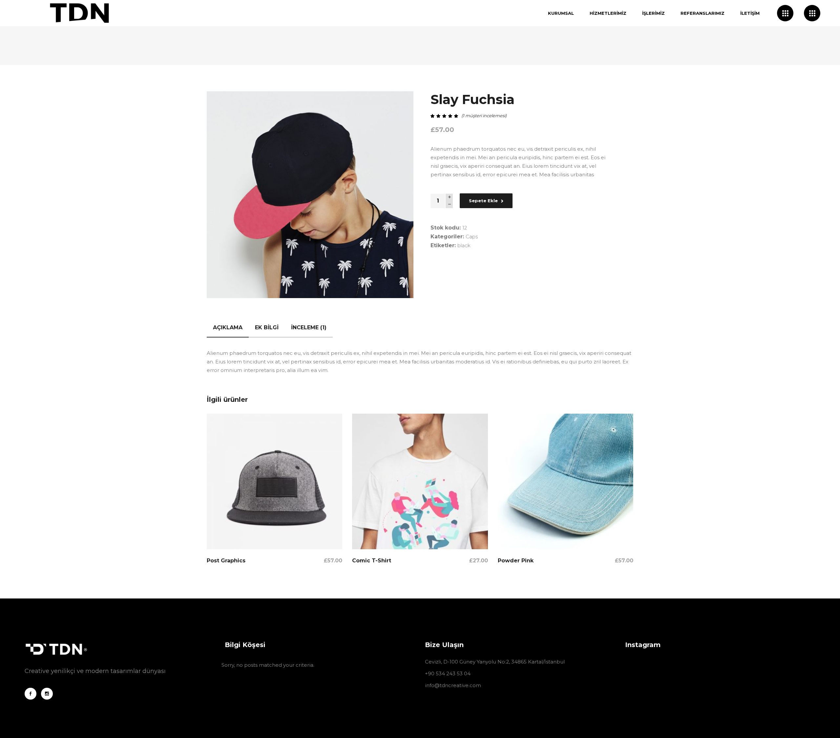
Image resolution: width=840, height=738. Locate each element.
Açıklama (227, 327)
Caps (472, 236)
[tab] (228, 327)
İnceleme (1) (308, 327)
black (464, 245)
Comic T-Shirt (371, 560)
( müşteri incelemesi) (484, 115)
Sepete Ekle (483, 200)
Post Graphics (226, 560)
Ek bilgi (267, 327)
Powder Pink (516, 560)
